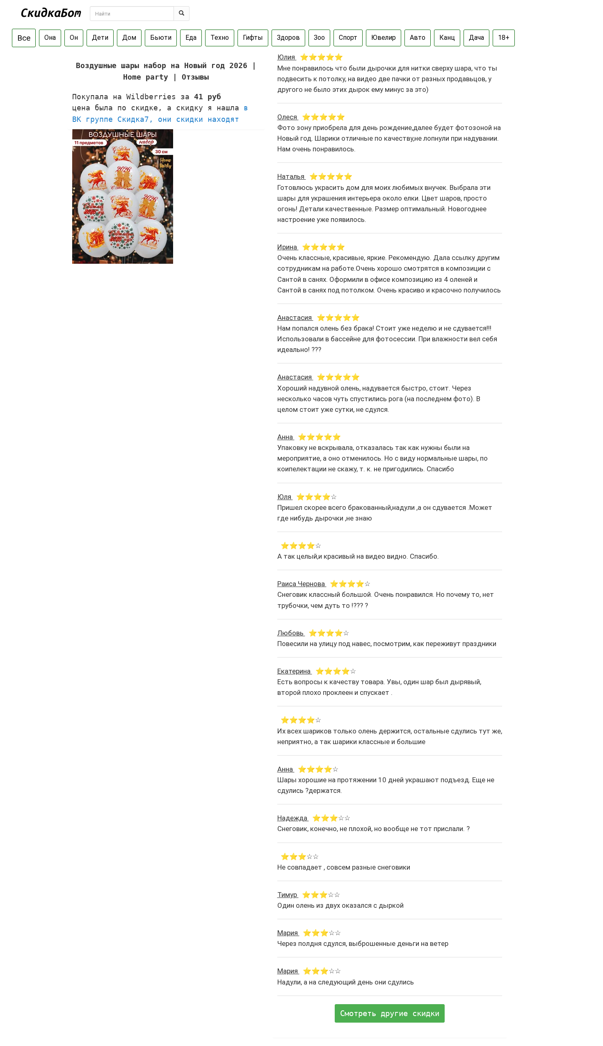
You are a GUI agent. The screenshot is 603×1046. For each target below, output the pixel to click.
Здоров (288, 37)
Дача (476, 37)
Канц (447, 37)
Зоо (319, 37)
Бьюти (160, 37)
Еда (190, 37)
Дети (100, 37)
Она (50, 37)
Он (74, 37)
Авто (417, 37)
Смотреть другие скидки (389, 1013)
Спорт (348, 37)
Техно (219, 37)
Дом (129, 37)
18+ (503, 37)
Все (23, 38)
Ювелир (383, 37)
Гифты (253, 37)
